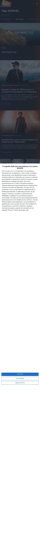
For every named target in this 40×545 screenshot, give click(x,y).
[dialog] (20, 354)
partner (12, 171)
